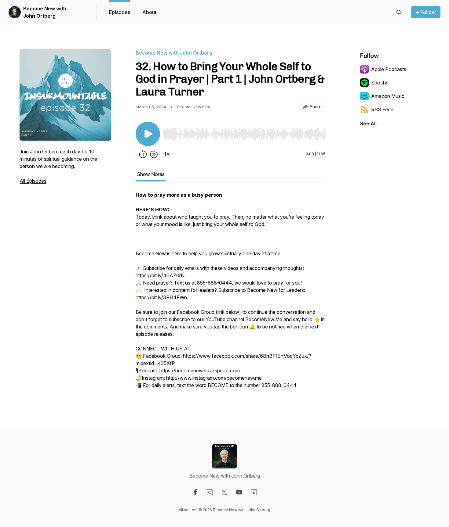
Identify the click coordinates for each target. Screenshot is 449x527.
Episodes (119, 12)
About (149, 12)
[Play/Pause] (148, 134)
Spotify (379, 83)
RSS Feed (382, 109)
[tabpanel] (231, 293)
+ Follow (426, 12)
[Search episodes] (398, 12)
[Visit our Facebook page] (195, 492)
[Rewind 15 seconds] (143, 154)
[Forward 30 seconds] (154, 154)
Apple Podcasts (388, 69)
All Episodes (33, 181)
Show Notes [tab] (151, 174)
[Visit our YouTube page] (239, 492)
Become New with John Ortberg (44, 12)
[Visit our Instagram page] (210, 492)
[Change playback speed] (167, 154)
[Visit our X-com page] (224, 492)
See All (368, 123)
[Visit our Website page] (254, 492)
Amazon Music (387, 96)
